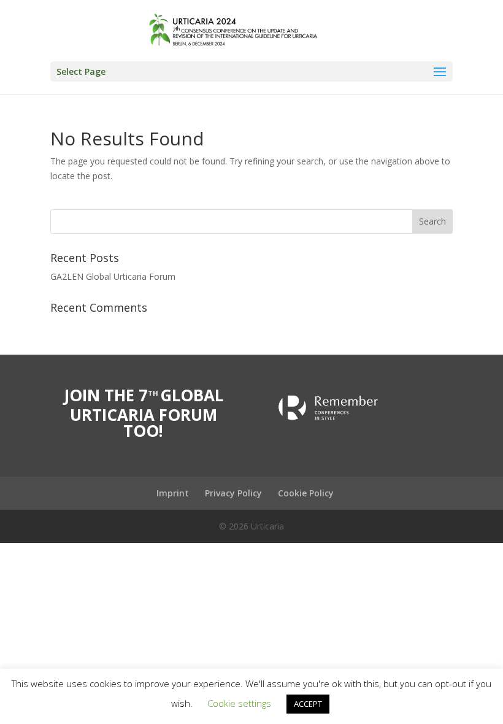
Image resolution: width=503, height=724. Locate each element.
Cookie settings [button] (239, 703)
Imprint (172, 493)
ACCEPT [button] (308, 703)
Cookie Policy (306, 493)
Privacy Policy (233, 493)
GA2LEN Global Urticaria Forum (112, 276)
